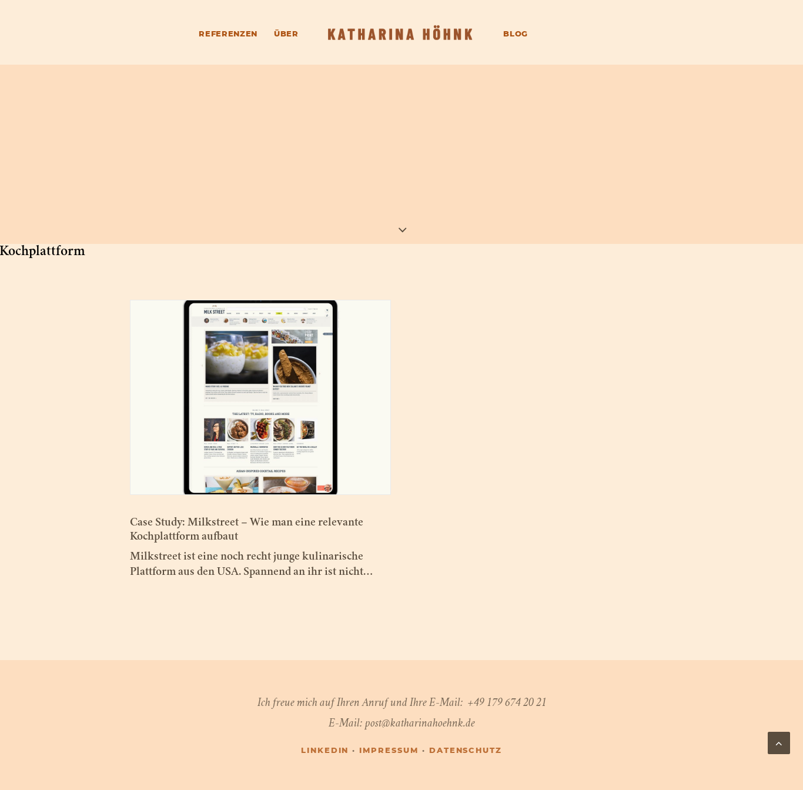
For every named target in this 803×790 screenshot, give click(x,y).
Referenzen (228, 34)
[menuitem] (228, 36)
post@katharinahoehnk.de (420, 722)
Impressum (389, 751)
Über (286, 34)
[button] (260, 397)
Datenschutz (465, 751)
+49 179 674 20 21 (507, 702)
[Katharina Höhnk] (401, 34)
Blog (515, 34)
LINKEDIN (325, 751)
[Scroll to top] (779, 741)
